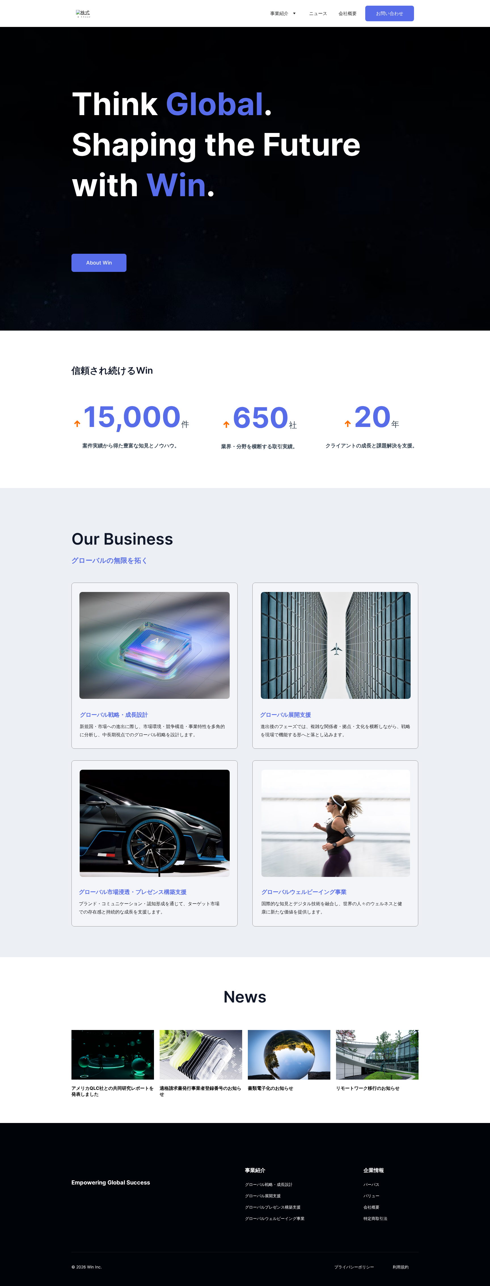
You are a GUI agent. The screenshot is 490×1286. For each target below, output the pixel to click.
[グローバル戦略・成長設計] (154, 645)
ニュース (318, 13)
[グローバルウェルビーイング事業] (335, 823)
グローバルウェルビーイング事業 (304, 892)
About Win (99, 263)
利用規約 (401, 1266)
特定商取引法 (375, 1218)
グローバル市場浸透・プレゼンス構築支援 (133, 892)
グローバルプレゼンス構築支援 (273, 1207)
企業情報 (374, 1170)
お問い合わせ (389, 13)
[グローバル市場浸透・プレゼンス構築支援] (155, 823)
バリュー (371, 1195)
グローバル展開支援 (263, 1195)
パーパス (371, 1184)
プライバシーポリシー (354, 1266)
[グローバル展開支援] (336, 645)
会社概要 (348, 13)
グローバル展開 (280, 714)
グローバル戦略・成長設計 (114, 714)
